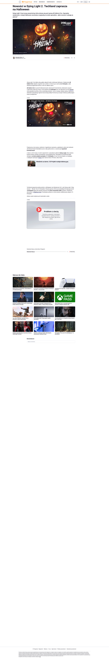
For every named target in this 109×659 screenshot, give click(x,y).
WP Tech (35, 1)
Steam (40, 157)
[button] (81, 2)
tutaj (40, 656)
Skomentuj (67, 57)
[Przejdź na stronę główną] (20, 2)
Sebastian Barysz (19, 57)
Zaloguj (85, 1)
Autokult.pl (59, 1)
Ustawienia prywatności (71, 649)
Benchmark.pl (42, 1)
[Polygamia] (28, 2)
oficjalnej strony (37, 192)
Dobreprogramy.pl (51, 1)
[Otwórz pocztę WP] (78, 2)
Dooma (71, 89)
